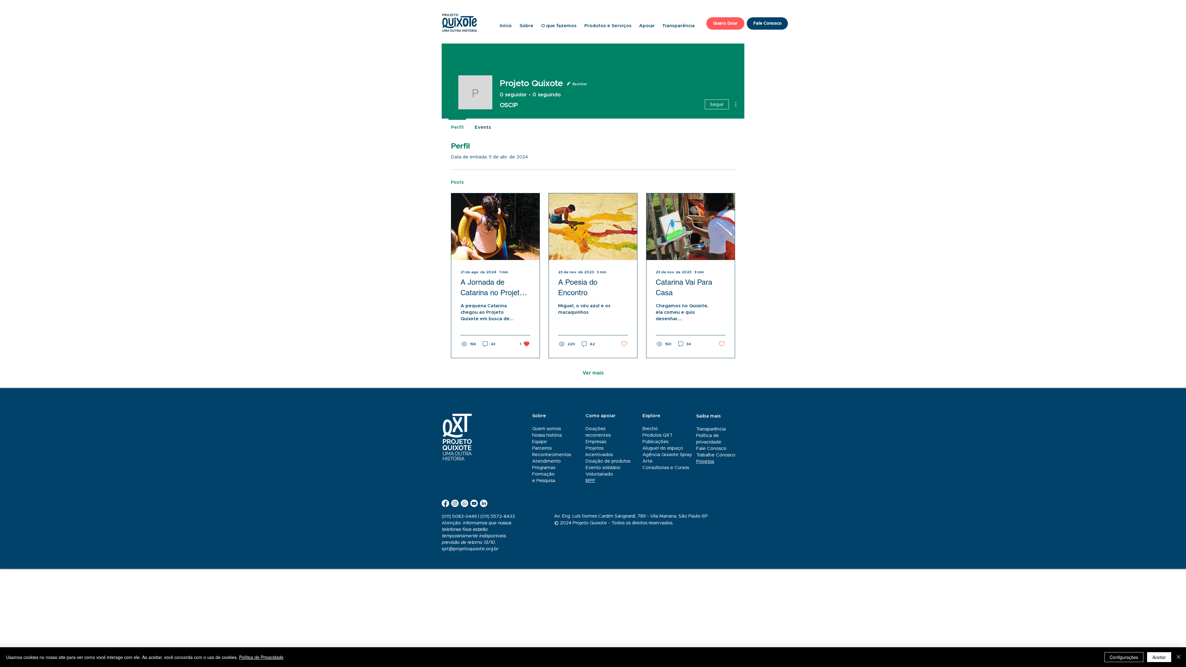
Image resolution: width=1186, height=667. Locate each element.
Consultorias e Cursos (665, 467)
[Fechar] (1178, 657)
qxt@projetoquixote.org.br (470, 549)
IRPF (590, 480)
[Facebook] (445, 503)
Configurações (1124, 657)
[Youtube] (474, 503)
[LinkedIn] (483, 503)
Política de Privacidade (261, 657)
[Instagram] (455, 503)
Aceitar (1159, 657)
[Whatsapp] (464, 503)
